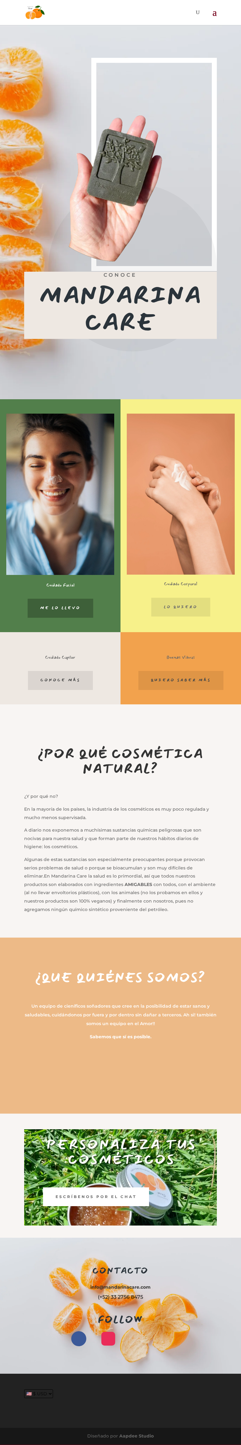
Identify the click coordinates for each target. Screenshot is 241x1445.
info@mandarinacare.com (120, 1287)
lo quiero (181, 607)
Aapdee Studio (136, 1436)
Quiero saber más (181, 680)
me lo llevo (60, 608)
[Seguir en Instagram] (108, 1339)
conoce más (60, 680)
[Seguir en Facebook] (78, 1338)
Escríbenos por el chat (96, 1196)
